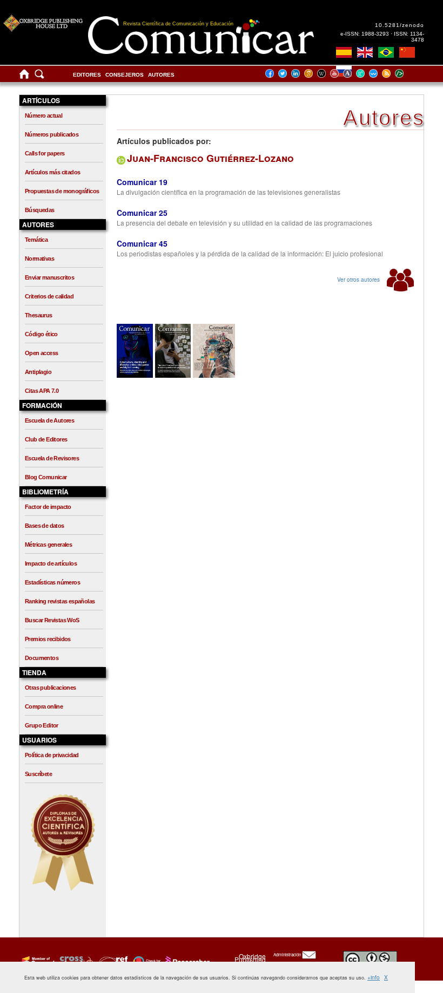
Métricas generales (48, 544)
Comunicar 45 (142, 243)
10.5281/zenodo (399, 25)
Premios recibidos (48, 639)
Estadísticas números (52, 582)
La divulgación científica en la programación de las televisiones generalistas (228, 191)
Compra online (44, 706)
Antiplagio (38, 372)
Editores (87, 75)
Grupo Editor (41, 725)
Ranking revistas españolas (60, 601)
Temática (36, 239)
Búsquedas (40, 210)
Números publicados (51, 134)
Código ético (41, 334)
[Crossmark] (146, 961)
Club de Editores (46, 439)
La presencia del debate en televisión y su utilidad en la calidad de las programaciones (244, 222)
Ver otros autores (359, 279)
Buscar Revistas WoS (52, 620)
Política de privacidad (52, 755)
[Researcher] (186, 961)
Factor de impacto (48, 507)
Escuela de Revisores (52, 458)
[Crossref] (37, 961)
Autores (161, 75)
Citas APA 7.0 (41, 390)
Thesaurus (38, 315)
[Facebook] (272, 73)
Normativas (39, 258)
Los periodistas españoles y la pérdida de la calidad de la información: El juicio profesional (250, 253)
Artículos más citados (52, 172)
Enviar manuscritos (49, 277)
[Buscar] (39, 76)
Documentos (41, 658)
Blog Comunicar (46, 477)
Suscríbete (38, 774)
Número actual (43, 115)
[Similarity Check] (74, 961)
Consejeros (124, 75)
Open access (41, 353)
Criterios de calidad (49, 296)
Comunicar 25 (142, 212)
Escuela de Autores (49, 420)
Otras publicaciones (50, 687)
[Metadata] (408, 73)
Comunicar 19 (142, 181)
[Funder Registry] (112, 961)
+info (373, 977)
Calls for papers (44, 153)
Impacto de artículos (51, 563)
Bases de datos (44, 525)
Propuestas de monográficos (62, 191)
